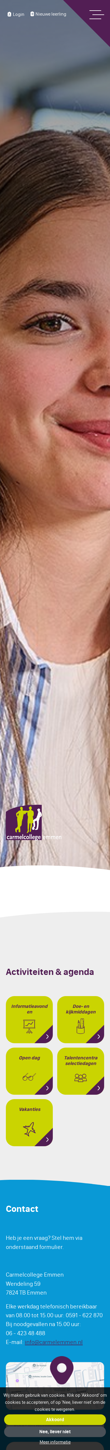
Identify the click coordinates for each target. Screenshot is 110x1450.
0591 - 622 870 (84, 1315)
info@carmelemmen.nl (54, 1342)
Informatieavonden (29, 1009)
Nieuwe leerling (50, 14)
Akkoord (55, 1419)
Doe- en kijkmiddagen (81, 1009)
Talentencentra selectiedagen (80, 1060)
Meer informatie (55, 1442)
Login (18, 14)
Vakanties (29, 1109)
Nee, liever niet (55, 1431)
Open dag (29, 1058)
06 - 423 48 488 (25, 1333)
